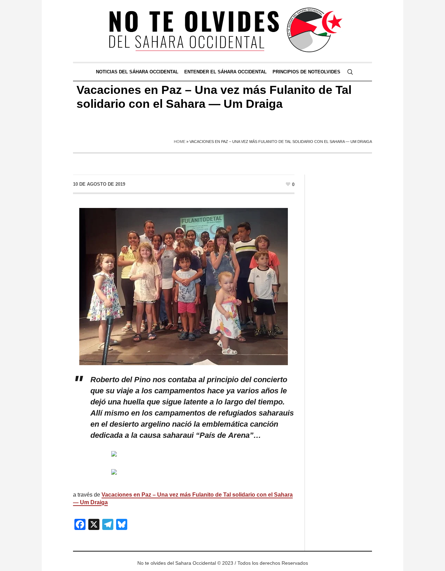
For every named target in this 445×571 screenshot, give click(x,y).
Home (179, 141)
